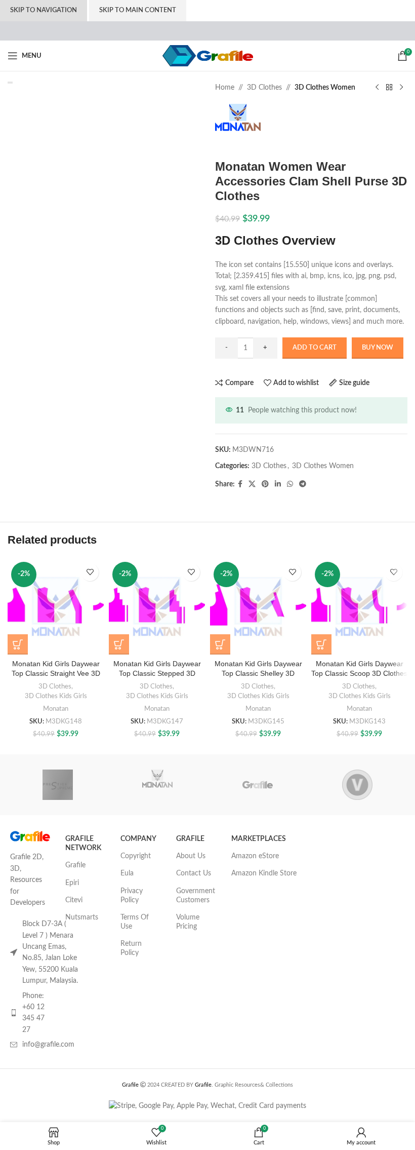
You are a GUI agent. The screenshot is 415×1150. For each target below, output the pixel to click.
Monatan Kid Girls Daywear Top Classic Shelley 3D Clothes (258, 673)
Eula (127, 873)
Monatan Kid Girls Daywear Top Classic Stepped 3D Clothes (157, 673)
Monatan (55, 708)
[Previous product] (377, 88)
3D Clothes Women (325, 87)
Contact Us (193, 873)
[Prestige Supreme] (57, 784)
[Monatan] (158, 784)
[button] (18, 644)
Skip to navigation (43, 10)
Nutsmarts (81, 917)
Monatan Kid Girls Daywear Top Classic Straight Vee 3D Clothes (56, 673)
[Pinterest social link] (265, 484)
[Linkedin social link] (278, 484)
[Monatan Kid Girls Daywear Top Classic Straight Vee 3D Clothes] (56, 606)
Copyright (135, 856)
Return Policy (131, 948)
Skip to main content (137, 10)
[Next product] (401, 88)
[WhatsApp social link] (290, 484)
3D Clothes (264, 87)
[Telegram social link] (302, 484)
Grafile (75, 865)
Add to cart (315, 347)
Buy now (377, 347)
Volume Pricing (187, 922)
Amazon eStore (255, 856)
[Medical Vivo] (357, 784)
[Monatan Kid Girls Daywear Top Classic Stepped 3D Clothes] (157, 606)
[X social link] (252, 484)
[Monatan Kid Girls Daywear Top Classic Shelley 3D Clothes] (258, 606)
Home (224, 87)
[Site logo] (207, 55)
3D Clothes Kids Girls (56, 696)
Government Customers (195, 896)
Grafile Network (83, 843)
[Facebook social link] (240, 484)
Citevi (73, 900)
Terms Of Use (134, 922)
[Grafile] (257, 784)
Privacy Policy (131, 896)
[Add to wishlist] (90, 572)
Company (138, 838)
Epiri (72, 883)
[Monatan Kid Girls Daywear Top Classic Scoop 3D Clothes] (359, 606)
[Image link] (30, 835)
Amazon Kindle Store (264, 873)
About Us (190, 856)
